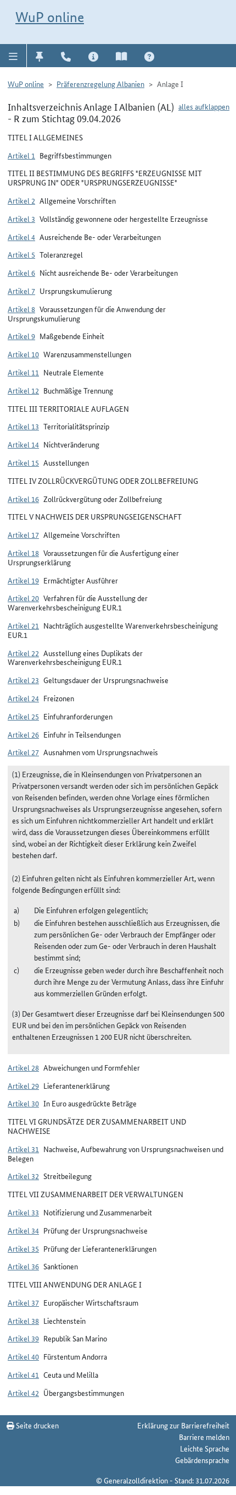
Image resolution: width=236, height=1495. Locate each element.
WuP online (49, 17)
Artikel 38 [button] (23, 1320)
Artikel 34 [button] (23, 1230)
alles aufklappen (203, 106)
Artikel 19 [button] (23, 580)
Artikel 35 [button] (23, 1248)
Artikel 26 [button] (23, 734)
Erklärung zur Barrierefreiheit (183, 1425)
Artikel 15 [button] (23, 462)
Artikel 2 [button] (21, 200)
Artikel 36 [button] (23, 1266)
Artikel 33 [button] (23, 1212)
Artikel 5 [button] (21, 254)
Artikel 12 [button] (23, 390)
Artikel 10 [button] (23, 353)
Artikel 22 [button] (23, 652)
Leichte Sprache (204, 1448)
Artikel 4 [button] (21, 236)
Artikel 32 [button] (23, 1175)
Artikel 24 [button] (23, 697)
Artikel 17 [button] (23, 534)
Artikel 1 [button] (21, 155)
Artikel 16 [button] (23, 498)
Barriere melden (204, 1436)
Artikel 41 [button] (23, 1374)
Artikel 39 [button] (23, 1338)
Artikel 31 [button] (23, 1148)
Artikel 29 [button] (23, 1085)
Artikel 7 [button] (21, 290)
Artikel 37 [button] (23, 1302)
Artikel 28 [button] (23, 1067)
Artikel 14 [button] (23, 444)
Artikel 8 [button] (21, 308)
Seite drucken (36, 1425)
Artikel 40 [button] (23, 1356)
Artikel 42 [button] (23, 1392)
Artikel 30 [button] (23, 1103)
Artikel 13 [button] (23, 426)
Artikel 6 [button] (21, 272)
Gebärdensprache (202, 1459)
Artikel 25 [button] (23, 716)
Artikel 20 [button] (23, 597)
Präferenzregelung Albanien (100, 83)
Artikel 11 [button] (23, 372)
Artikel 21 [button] (23, 625)
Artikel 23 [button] (23, 679)
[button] (13, 55)
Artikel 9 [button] (21, 335)
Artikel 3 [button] (21, 218)
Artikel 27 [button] (23, 751)
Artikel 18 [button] (23, 552)
